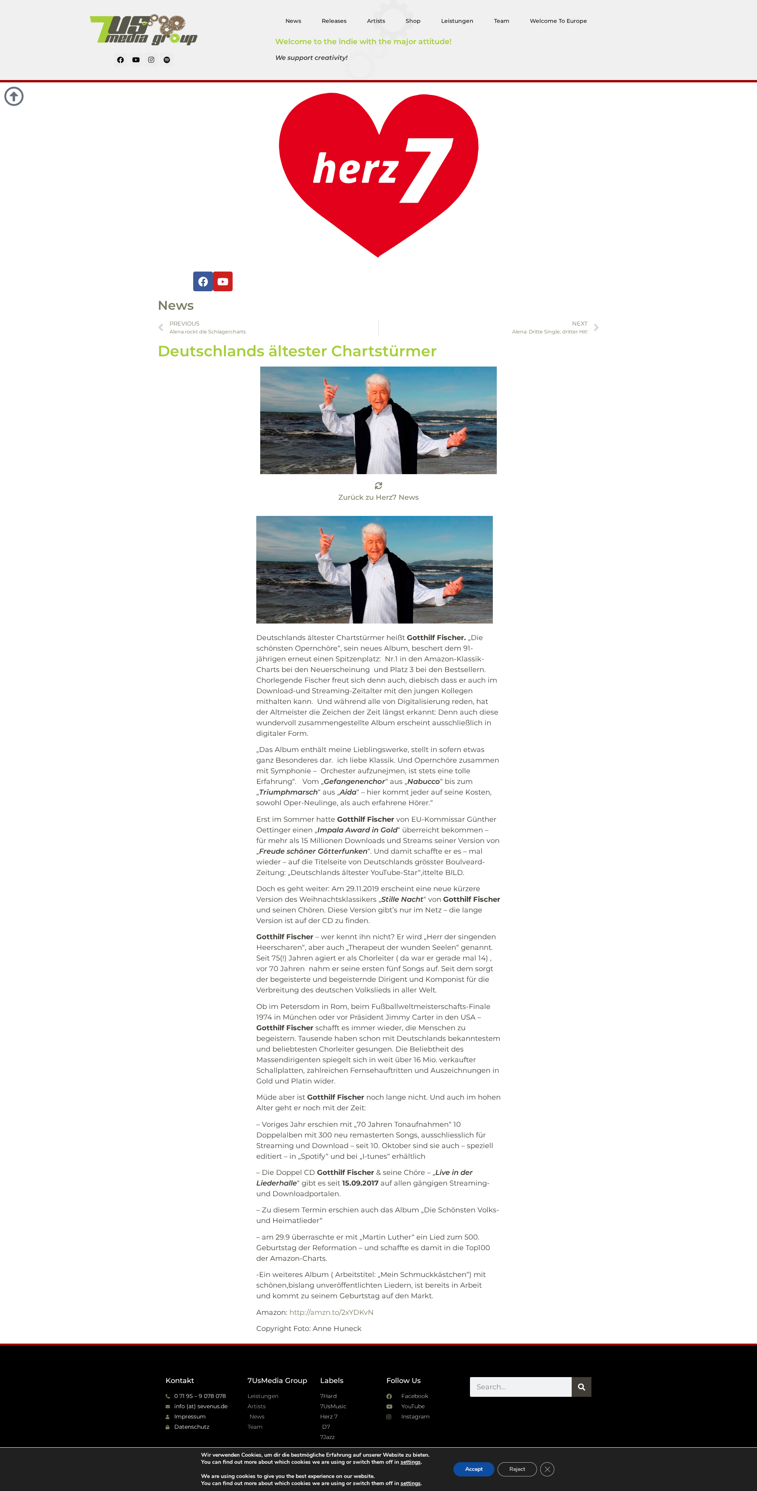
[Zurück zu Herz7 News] (378, 485)
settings (411, 1462)
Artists (376, 20)
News (293, 20)
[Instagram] (151, 60)
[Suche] (581, 1387)
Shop (413, 20)
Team (501, 20)
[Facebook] (120, 60)
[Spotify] (166, 60)
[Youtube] (136, 60)
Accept (474, 1469)
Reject (517, 1469)
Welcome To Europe (558, 20)
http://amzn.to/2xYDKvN (331, 1312)
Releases (334, 20)
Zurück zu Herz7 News (378, 497)
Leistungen (457, 20)
